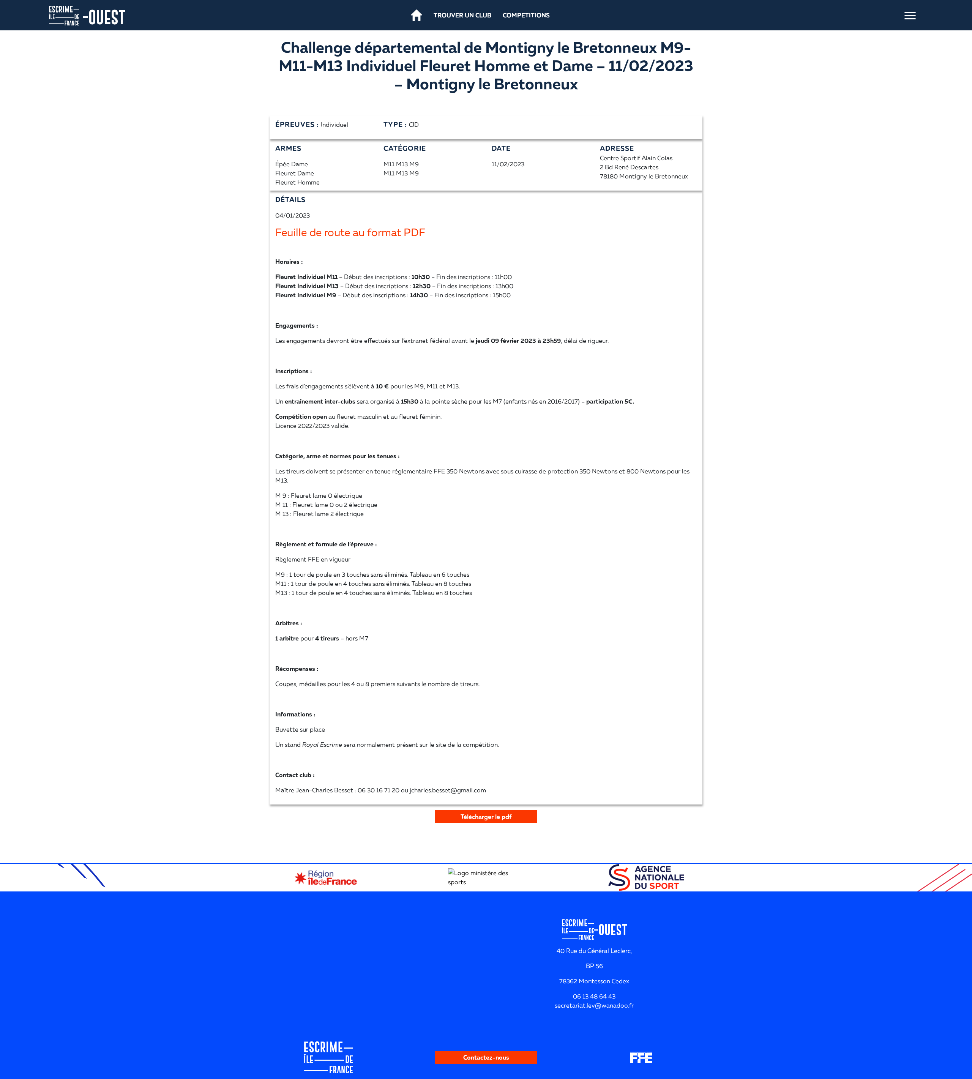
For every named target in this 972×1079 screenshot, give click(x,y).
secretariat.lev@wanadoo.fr (594, 1005)
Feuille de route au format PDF (350, 232)
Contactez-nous (486, 1057)
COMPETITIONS (526, 15)
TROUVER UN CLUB (462, 15)
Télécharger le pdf (486, 816)
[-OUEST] (64, 15)
